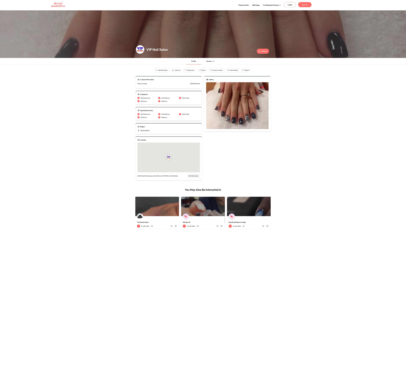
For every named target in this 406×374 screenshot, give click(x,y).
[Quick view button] (171, 226)
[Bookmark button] (175, 226)
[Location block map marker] (168, 157)
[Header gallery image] (203, 34)
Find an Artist (244, 5)
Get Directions (193, 176)
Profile (193, 61)
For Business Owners (271, 5)
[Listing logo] (140, 49)
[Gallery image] (237, 105)
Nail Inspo (256, 5)
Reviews (210, 61)
